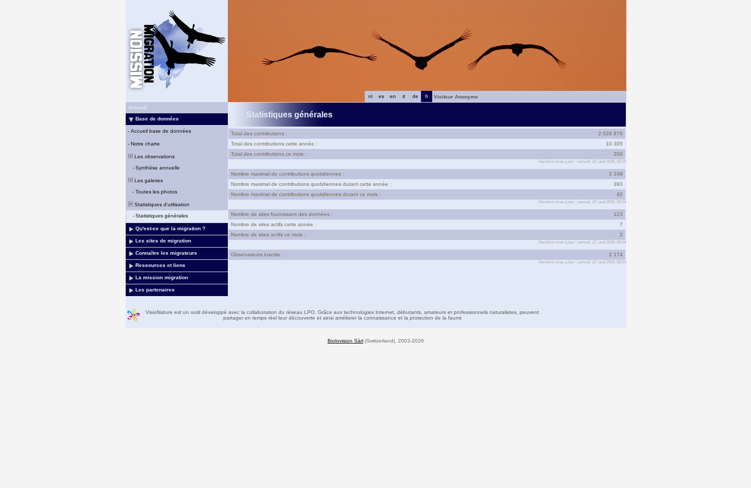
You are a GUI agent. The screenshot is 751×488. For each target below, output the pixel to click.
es (381, 96)
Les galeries (148, 180)
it (404, 96)
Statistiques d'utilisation (161, 204)
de (415, 96)
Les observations (154, 156)
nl (370, 96)
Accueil (137, 107)
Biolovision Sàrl (345, 341)
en (393, 96)
